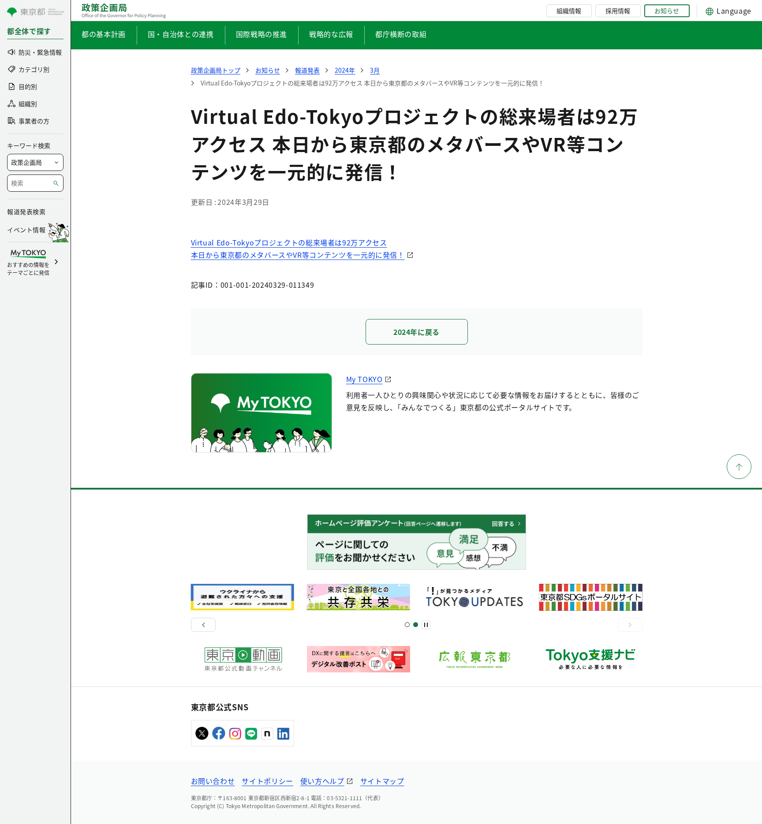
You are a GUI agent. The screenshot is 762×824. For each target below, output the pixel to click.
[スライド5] (415, 624)
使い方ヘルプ (322, 781)
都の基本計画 (104, 34)
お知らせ (666, 10)
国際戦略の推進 (261, 34)
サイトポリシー (267, 781)
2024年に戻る (416, 332)
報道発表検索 (26, 211)
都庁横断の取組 (400, 34)
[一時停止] (426, 624)
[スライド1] (407, 624)
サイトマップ (382, 781)
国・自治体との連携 (181, 34)
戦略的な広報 (331, 34)
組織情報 (569, 10)
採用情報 (617, 10)
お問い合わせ (213, 781)
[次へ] (630, 625)
